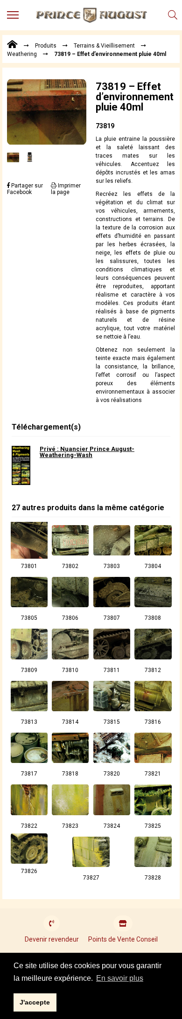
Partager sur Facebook (25, 188)
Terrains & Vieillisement (104, 45)
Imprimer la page (66, 188)
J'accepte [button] (35, 1002)
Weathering (22, 54)
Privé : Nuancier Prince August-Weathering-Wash (87, 451)
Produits (45, 45)
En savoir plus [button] (119, 978)
